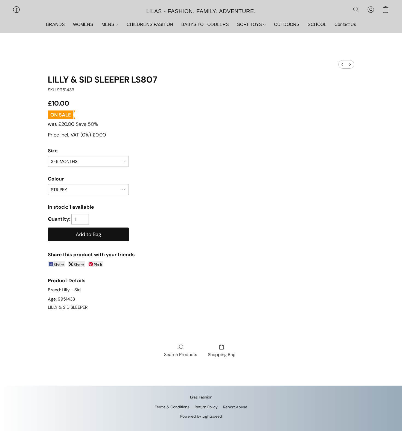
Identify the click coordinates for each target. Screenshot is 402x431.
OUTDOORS (286, 24)
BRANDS (55, 24)
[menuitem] (342, 64)
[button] (201, 11)
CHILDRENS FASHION (150, 24)
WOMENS (83, 24)
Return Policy (206, 406)
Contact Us (345, 24)
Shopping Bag (221, 354)
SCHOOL (317, 24)
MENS (108, 24)
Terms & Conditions (172, 406)
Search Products (180, 354)
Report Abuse (235, 406)
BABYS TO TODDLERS (205, 24)
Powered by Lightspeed (201, 416)
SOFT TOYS (250, 24)
